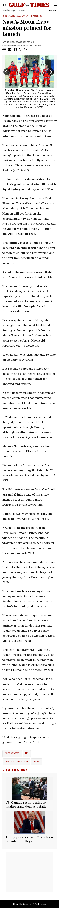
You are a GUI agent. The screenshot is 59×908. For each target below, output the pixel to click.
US (26, 753)
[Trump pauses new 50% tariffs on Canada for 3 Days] (29, 822)
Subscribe (52, 10)
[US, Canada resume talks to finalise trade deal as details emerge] (29, 788)
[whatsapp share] (26, 49)
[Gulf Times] (29, 7)
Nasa (36, 762)
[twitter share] (20, 49)
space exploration (17, 762)
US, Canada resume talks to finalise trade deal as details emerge (26, 805)
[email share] (9, 49)
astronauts (12, 753)
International (11, 16)
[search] (4, 5)
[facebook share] (15, 49)
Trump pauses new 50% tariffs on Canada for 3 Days (29, 839)
